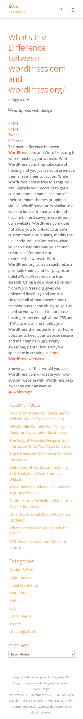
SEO (13, 608)
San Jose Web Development (30, 677)
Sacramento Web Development (52, 701)
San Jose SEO (18, 695)
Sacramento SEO (41, 695)
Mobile (15, 600)
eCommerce (20, 577)
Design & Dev (18, 100)
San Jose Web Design (38, 683)
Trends (15, 623)
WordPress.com (22, 152)
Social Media (20, 616)
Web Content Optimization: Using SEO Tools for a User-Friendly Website (38, 473)
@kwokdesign (20, 391)
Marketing (18, 592)
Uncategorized (22, 631)
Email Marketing (23, 585)
